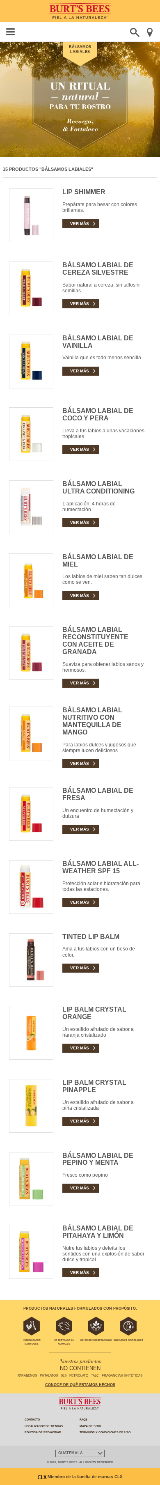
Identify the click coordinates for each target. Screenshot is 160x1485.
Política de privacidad (43, 1432)
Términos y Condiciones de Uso (105, 1432)
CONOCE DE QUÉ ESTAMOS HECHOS (80, 1385)
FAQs (83, 1419)
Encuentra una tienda (149, 32)
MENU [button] (10, 31)
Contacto (32, 1419)
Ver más (80, 223)
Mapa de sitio (90, 1426)
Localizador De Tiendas (44, 1426)
